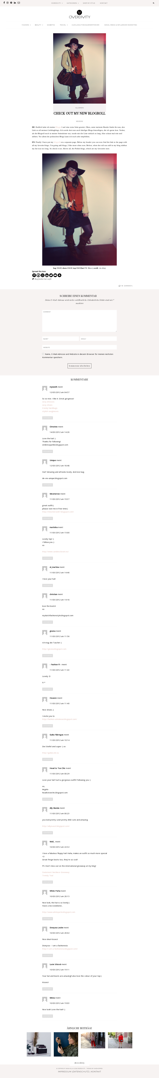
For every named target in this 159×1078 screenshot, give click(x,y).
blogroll (57, 142)
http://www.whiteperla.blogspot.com (58, 912)
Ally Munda (54, 808)
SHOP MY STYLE (89, 3)
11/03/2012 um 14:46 (59, 572)
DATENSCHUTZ (81, 1071)
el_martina (54, 567)
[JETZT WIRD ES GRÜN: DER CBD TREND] (66, 1044)
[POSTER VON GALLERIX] (39, 1044)
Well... (52, 841)
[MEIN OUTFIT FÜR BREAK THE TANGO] (120, 1040)
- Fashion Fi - (55, 664)
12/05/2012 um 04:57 (59, 392)
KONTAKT (104, 3)
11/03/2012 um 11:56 (59, 636)
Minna (52, 997)
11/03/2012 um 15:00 (59, 532)
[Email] (55, 275)
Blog (36, 279)
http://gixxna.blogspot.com (54, 649)
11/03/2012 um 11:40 (59, 703)
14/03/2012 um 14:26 (59, 432)
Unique (53, 460)
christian (53, 594)
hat (45, 279)
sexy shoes (47, 405)
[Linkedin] (47, 275)
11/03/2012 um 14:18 (59, 599)
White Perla (55, 891)
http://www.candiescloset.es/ (55, 551)
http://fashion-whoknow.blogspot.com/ (59, 719)
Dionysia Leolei (56, 927)
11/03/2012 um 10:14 (59, 740)
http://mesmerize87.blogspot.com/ (58, 511)
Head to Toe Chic (57, 768)
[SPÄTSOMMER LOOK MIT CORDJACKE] (93, 1040)
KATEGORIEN (72, 3)
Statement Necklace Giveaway (55, 872)
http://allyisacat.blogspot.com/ (56, 826)
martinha (54, 527)
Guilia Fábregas (56, 734)
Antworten (47, 418)
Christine (54, 426)
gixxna (52, 631)
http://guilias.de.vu (50, 752)
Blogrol (59, 127)
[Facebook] (38, 275)
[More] (59, 275)
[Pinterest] (34, 275)
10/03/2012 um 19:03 (59, 1003)
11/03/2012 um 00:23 (59, 813)
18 (126, 286)
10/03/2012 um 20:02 (59, 933)
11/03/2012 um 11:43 (59, 670)
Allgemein (79, 108)
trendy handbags (50, 408)
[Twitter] (51, 275)
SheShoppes (98, 1068)
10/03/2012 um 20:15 (59, 896)
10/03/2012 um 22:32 (59, 847)
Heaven (53, 698)
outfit (49, 279)
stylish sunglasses (50, 411)
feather (41, 279)
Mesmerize (55, 493)
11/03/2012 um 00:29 (59, 773)
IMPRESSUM (64, 1071)
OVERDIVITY (56, 3)
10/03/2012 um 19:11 (59, 969)
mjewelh (53, 387)
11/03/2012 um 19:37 (59, 499)
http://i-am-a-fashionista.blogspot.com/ (60, 948)
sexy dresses (48, 401)
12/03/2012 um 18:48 (59, 465)
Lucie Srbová (55, 964)
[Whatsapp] (42, 275)
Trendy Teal (47, 875)
